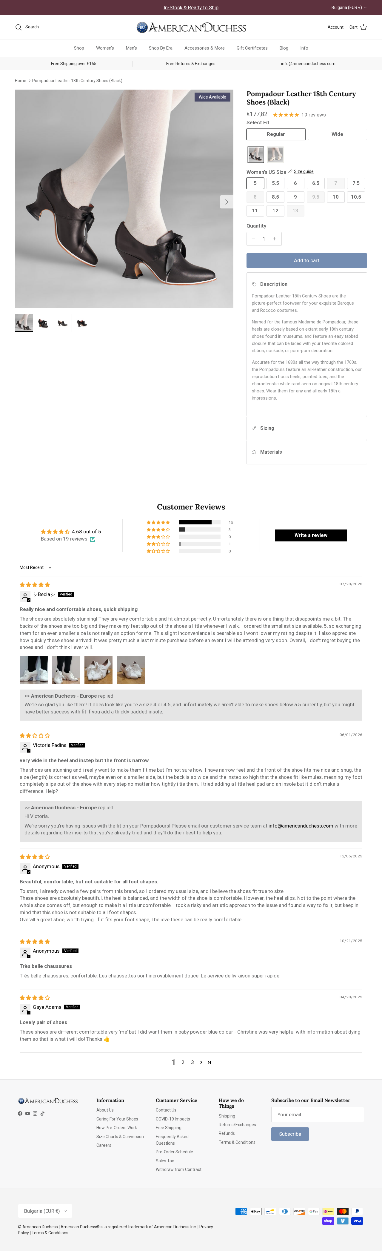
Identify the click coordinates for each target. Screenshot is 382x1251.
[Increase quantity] (276, 238)
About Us (105, 1110)
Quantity (256, 226)
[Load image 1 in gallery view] (124, 199)
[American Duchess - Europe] (191, 27)
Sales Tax (165, 1160)
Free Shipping (168, 1127)
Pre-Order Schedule (174, 1151)
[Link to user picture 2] (66, 670)
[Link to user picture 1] (34, 670)
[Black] (256, 155)
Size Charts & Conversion (120, 1136)
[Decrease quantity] (252, 238)
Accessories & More (204, 48)
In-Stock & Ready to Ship (191, 7)
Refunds (227, 1133)
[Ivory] (275, 155)
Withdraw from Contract (178, 1169)
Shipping (227, 1116)
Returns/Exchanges (237, 1124)
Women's (105, 48)
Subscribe (290, 1134)
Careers (103, 1145)
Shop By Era (160, 48)
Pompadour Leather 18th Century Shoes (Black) (77, 80)
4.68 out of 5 (86, 532)
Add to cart (306, 260)
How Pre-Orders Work (116, 1127)
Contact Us (166, 1110)
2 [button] (182, 1062)
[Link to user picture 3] (98, 670)
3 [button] (192, 1062)
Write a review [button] (311, 535)
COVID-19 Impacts (173, 1119)
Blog (284, 48)
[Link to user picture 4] (130, 670)
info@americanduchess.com (301, 826)
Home (20, 80)
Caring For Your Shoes (117, 1119)
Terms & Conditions (237, 1142)
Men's (131, 48)
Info (304, 48)
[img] (35, 585)
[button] (159, 522)
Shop (79, 48)
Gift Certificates (252, 48)
